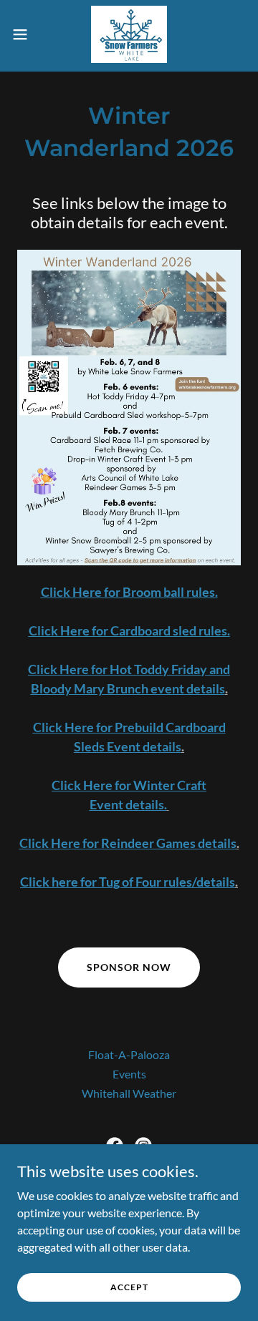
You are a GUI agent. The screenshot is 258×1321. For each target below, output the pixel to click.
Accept (129, 1287)
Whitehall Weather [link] (129, 1093)
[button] (24, 34)
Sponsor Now (129, 967)
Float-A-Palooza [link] (129, 1054)
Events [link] (129, 1074)
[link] (129, 34)
